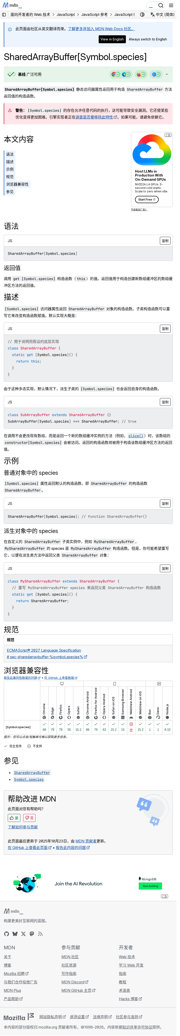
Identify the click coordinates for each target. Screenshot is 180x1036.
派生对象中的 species (31, 531)
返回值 (12, 268)
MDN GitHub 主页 (76, 990)
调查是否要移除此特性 (94, 117)
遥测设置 (77, 1016)
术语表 (124, 990)
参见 (10, 191)
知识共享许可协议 (137, 1027)
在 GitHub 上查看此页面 (28, 847)
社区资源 (68, 965)
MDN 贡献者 (86, 841)
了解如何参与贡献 (23, 827)
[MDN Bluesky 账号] (15, 934)
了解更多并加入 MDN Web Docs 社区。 (101, 28)
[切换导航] (171, 5)
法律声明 (100, 1016)
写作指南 (68, 973)
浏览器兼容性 (17, 184)
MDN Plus (12, 990)
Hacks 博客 (128, 998)
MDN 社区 (70, 956)
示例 (10, 169)
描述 (10, 161)
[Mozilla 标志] (19, 1016)
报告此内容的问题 (71, 847)
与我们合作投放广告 (21, 982)
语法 (10, 154)
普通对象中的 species (31, 472)
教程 (122, 982)
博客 (7, 965)
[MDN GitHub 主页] (6, 934)
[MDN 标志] (13, 911)
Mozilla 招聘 (14, 973)
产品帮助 (11, 998)
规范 (10, 176)
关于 (7, 956)
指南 (122, 973)
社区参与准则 (127, 1016)
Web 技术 (127, 956)
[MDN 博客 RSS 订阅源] (40, 934)
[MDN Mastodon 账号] (32, 934)
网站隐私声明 (50, 1016)
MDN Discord (72, 982)
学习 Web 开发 (131, 965)
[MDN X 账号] (23, 934)
